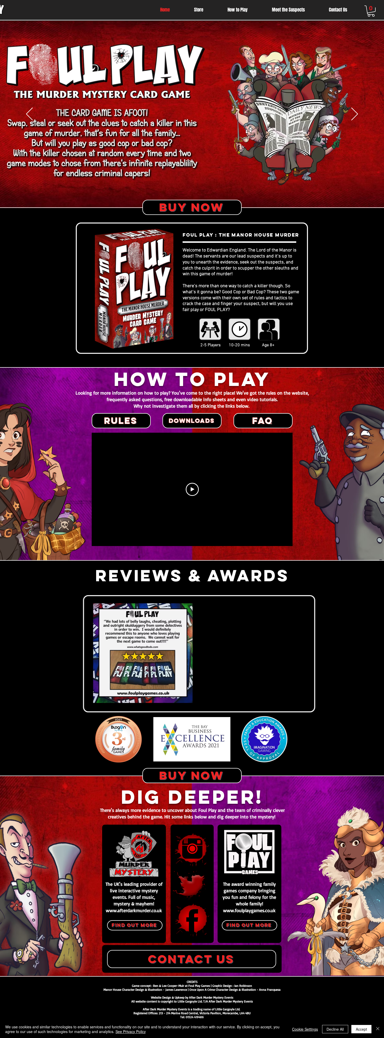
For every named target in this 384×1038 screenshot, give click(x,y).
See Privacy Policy (130, 1031)
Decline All (335, 1029)
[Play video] (192, 489)
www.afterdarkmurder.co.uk (134, 910)
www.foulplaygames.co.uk (249, 910)
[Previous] (29, 114)
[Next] (354, 114)
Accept (361, 1029)
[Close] (378, 1029)
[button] (371, 11)
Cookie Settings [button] (305, 1029)
